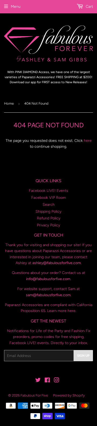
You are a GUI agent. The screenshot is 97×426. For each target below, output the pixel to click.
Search (49, 204)
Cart (89, 6)
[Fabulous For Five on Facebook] (47, 381)
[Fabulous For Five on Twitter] (38, 381)
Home (9, 103)
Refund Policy (48, 218)
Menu (15, 6)
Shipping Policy (48, 211)
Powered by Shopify (69, 395)
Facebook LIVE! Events (48, 190)
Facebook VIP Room (48, 197)
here (88, 140)
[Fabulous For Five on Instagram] (56, 381)
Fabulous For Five (34, 395)
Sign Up (83, 355)
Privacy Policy (48, 225)
